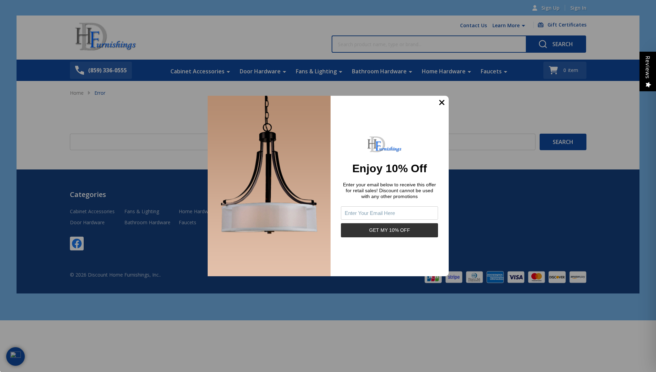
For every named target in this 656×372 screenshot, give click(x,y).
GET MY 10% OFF (389, 230)
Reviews (648, 67)
